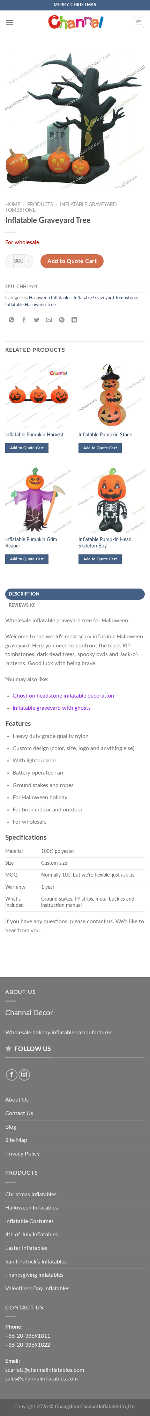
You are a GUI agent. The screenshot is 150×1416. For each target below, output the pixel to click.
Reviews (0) (22, 605)
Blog (10, 1127)
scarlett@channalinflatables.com (44, 1370)
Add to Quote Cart (72, 261)
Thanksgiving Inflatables (34, 1275)
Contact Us (19, 1113)
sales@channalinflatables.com (41, 1379)
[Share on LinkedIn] (74, 320)
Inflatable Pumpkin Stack (105, 435)
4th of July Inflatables (31, 1234)
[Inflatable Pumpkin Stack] (111, 394)
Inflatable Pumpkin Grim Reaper (31, 542)
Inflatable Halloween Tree (30, 305)
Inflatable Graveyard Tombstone (105, 298)
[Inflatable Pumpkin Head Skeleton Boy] (111, 500)
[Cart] (138, 22)
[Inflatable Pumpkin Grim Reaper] (38, 500)
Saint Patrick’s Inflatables (36, 1262)
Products (40, 204)
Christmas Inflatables (31, 1194)
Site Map (16, 1140)
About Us (17, 1100)
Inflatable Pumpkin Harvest (34, 435)
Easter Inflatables (26, 1248)
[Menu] (9, 22)
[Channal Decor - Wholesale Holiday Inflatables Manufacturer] (75, 23)
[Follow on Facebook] (11, 1075)
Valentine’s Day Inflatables (37, 1288)
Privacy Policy (22, 1154)
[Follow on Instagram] (24, 1075)
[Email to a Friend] (49, 320)
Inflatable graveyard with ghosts (52, 708)
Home (12, 204)
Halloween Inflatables (50, 298)
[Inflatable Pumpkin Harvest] (38, 394)
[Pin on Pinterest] (62, 320)
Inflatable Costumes (29, 1221)
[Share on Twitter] (37, 320)
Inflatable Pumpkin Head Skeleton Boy (105, 542)
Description (24, 594)
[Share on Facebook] (24, 320)
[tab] (75, 594)
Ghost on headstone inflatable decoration (63, 696)
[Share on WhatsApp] (11, 320)
